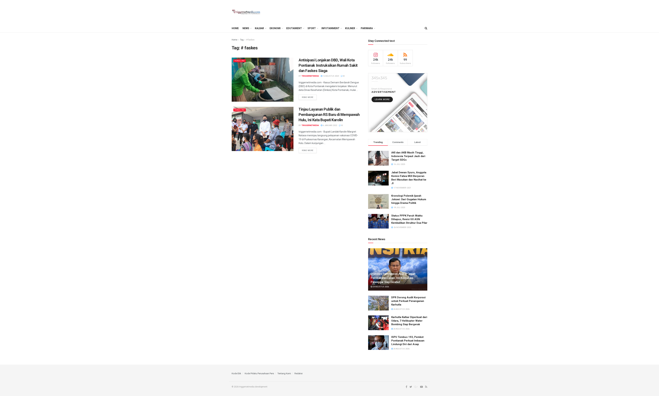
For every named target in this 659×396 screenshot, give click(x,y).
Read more (307, 97)
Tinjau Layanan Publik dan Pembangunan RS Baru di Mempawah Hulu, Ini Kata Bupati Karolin (329, 114)
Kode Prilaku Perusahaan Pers (259, 373)
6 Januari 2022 (329, 125)
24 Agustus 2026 (380, 287)
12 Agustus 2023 (330, 76)
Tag (242, 40)
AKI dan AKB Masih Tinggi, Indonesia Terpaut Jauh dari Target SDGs (408, 156)
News (245, 28)
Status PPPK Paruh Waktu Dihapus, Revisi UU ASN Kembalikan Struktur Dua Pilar (409, 219)
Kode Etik (236, 373)
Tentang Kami (284, 373)
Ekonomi (275, 28)
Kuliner (350, 28)
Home (235, 28)
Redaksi (298, 373)
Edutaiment (294, 28)
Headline (239, 61)
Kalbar (259, 28)
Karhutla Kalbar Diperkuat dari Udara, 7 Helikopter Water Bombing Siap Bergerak (409, 321)
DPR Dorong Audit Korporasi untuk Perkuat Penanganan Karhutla (408, 301)
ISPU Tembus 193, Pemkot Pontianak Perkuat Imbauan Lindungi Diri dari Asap (407, 340)
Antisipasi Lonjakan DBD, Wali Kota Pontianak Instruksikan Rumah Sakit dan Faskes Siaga (328, 65)
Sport (312, 28)
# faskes (250, 40)
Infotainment (330, 28)
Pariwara (367, 28)
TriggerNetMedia (310, 76)
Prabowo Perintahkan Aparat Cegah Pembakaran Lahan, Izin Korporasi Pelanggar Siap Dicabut (393, 278)
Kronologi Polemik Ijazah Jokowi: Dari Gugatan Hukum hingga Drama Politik (408, 199)
